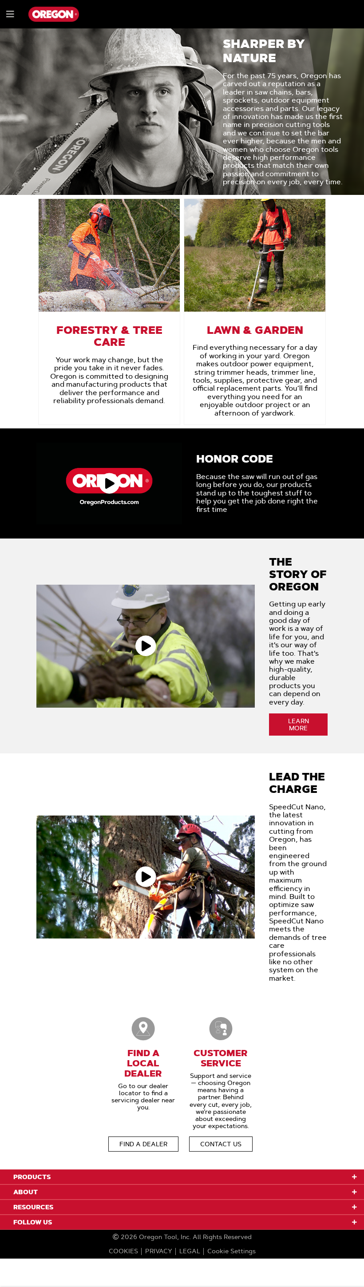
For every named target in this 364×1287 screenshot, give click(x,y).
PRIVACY (158, 1251)
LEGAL (189, 1251)
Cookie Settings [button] (231, 1251)
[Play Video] (109, 483)
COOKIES (123, 1251)
